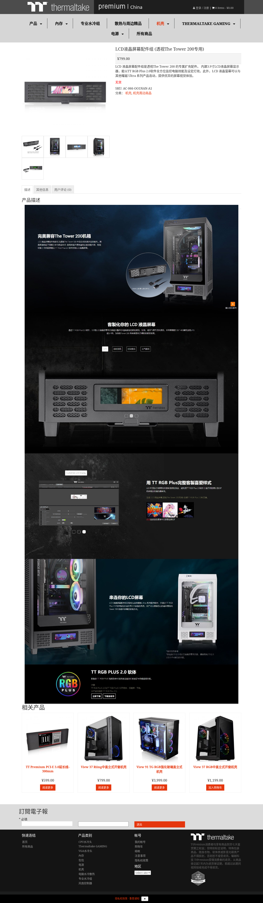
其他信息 (42, 190)
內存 (59, 23)
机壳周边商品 (142, 93)
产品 (33, 23)
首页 (25, 842)
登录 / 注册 (202, 8)
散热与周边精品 (128, 23)
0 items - (224, 8)
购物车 (139, 846)
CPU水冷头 (85, 842)
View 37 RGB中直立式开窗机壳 (215, 767)
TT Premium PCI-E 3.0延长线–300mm (48, 769)
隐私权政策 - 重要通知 (127, 898)
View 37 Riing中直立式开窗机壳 (103, 767)
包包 (81, 860)
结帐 (137, 851)
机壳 (160, 23)
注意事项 (140, 855)
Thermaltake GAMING (206, 23)
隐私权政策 (141, 860)
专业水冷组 (90, 23)
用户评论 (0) (62, 190)
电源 (115, 33)
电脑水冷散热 (87, 874)
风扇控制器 (85, 883)
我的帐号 (140, 842)
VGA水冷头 (85, 851)
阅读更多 (47, 787)
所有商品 (144, 33)
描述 (27, 190)
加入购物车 (215, 787)
